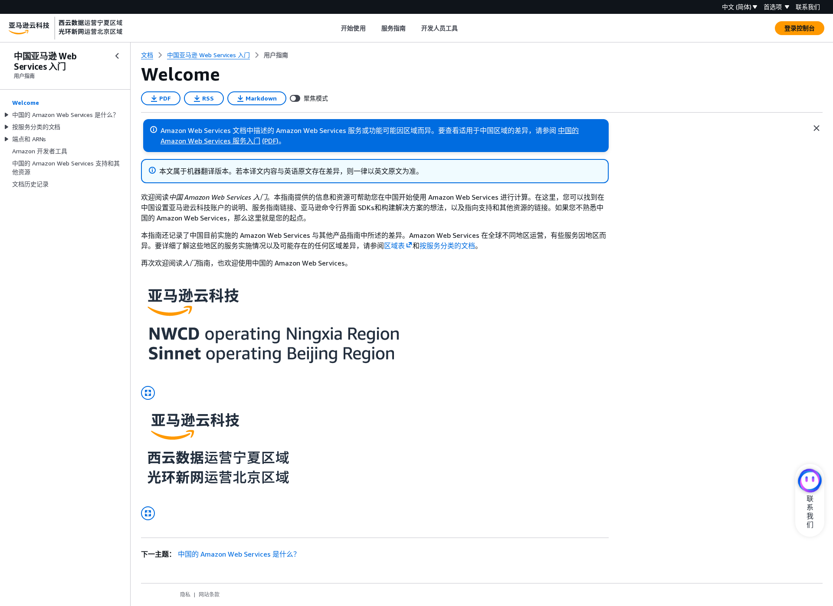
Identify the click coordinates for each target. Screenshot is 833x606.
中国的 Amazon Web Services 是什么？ (239, 554)
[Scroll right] (464, 28)
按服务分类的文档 (447, 245)
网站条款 (209, 594)
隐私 (185, 594)
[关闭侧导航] (117, 56)
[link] (276, 55)
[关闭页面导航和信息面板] (816, 128)
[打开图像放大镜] (148, 393)
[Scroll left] (334, 28)
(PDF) (270, 140)
